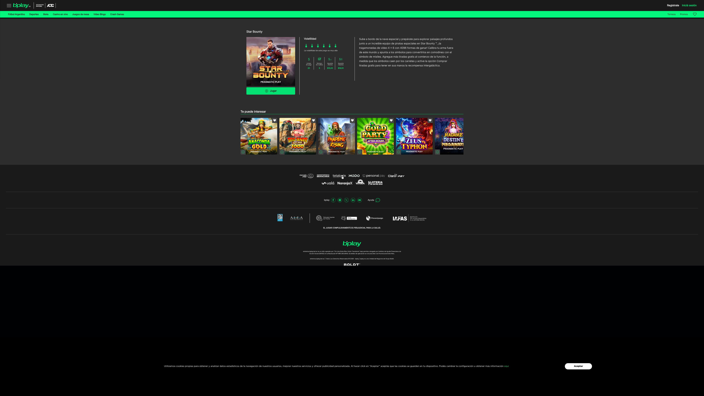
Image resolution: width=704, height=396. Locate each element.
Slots (45, 14)
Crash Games (117, 14)
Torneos (671, 14)
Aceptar (578, 366)
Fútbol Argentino (16, 14)
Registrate (673, 5)
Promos (684, 14)
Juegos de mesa (80, 14)
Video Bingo (100, 14)
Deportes (34, 14)
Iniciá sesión (689, 5)
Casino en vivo (60, 14)
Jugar (273, 90)
